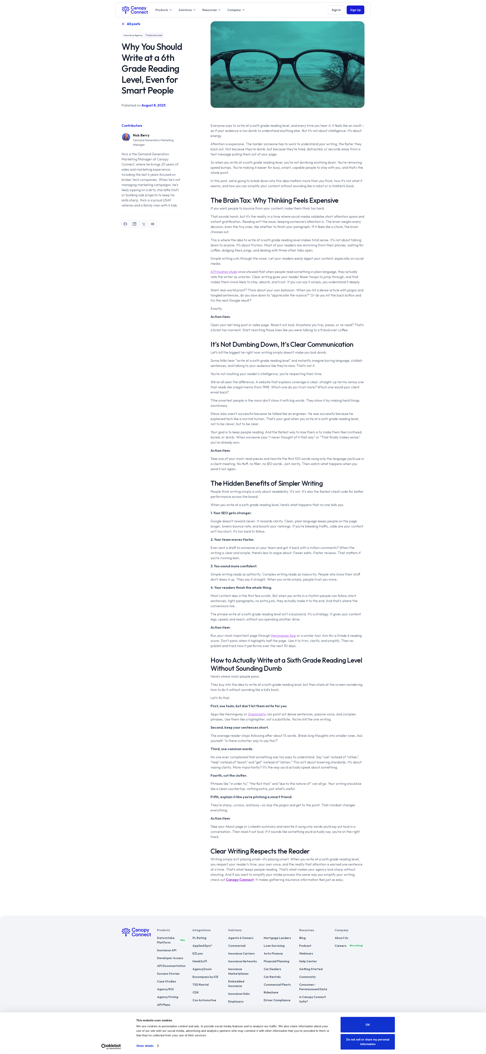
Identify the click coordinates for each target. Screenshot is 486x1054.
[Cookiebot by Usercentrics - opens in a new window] (111, 1046)
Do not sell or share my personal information (367, 1041)
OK (368, 1024)
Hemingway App (283, 635)
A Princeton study (224, 272)
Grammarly (257, 714)
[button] (164, 9)
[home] (135, 10)
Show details (145, 1045)
